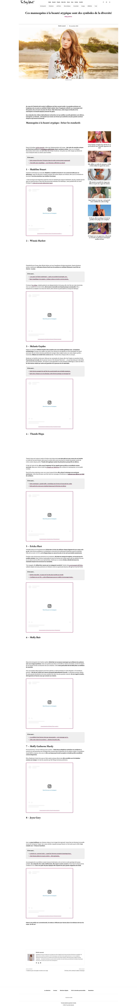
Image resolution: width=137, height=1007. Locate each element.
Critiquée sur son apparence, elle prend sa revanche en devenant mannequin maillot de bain (99, 237)
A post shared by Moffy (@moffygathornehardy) (50, 810)
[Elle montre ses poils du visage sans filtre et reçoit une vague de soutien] (99, 174)
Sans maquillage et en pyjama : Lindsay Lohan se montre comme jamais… (49, 279)
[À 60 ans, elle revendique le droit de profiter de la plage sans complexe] (99, 210)
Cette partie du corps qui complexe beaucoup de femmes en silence (47, 486)
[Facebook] (103, 2)
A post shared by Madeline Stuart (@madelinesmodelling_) (49, 233)
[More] (73, 20)
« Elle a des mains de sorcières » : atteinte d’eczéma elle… (44, 739)
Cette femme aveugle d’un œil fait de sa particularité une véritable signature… (50, 371)
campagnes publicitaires (48, 149)
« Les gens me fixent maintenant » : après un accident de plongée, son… (48, 276)
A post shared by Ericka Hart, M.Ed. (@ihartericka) (49, 630)
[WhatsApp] (70, 20)
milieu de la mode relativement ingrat (43, 183)
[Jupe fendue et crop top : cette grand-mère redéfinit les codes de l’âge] (99, 192)
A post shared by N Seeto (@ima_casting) (49, 726)
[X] (66, 20)
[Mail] (40, 962)
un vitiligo (34, 285)
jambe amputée (40, 147)
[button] (109, 2)
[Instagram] (106, 2)
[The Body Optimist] (27, 2)
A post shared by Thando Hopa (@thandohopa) (50, 538)
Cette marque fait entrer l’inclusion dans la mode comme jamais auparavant (49, 160)
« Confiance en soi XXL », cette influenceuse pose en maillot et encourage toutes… (51, 577)
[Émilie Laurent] (31, 957)
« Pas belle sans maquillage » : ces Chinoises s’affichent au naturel (47, 163)
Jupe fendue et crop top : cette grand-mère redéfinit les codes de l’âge (99, 201)
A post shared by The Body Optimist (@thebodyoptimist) (49, 339)
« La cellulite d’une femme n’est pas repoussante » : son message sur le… (48, 737)
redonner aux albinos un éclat (76, 474)
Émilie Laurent (62, 26)
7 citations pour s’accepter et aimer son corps (37, 970)
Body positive (68, 16)
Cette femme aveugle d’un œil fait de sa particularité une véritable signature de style (99, 146)
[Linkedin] (38, 962)
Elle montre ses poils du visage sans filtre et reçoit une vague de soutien (99, 183)
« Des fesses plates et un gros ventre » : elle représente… (44, 856)
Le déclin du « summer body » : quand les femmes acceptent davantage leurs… (50, 853)
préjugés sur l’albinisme (53, 467)
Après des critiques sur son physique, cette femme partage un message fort (49, 373)
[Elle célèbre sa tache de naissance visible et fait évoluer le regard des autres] (99, 156)
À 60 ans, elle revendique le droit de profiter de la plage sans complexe (99, 218)
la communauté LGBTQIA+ (75, 565)
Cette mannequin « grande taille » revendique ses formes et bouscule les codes (50, 483)
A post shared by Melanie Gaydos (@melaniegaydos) (49, 426)
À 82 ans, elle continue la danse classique (74, 970)
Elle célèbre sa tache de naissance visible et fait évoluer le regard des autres (99, 165)
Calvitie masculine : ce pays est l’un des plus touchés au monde (46, 574)
